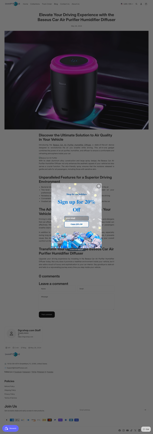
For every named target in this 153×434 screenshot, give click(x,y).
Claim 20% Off (76, 224)
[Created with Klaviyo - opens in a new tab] (76, 249)
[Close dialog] (99, 186)
